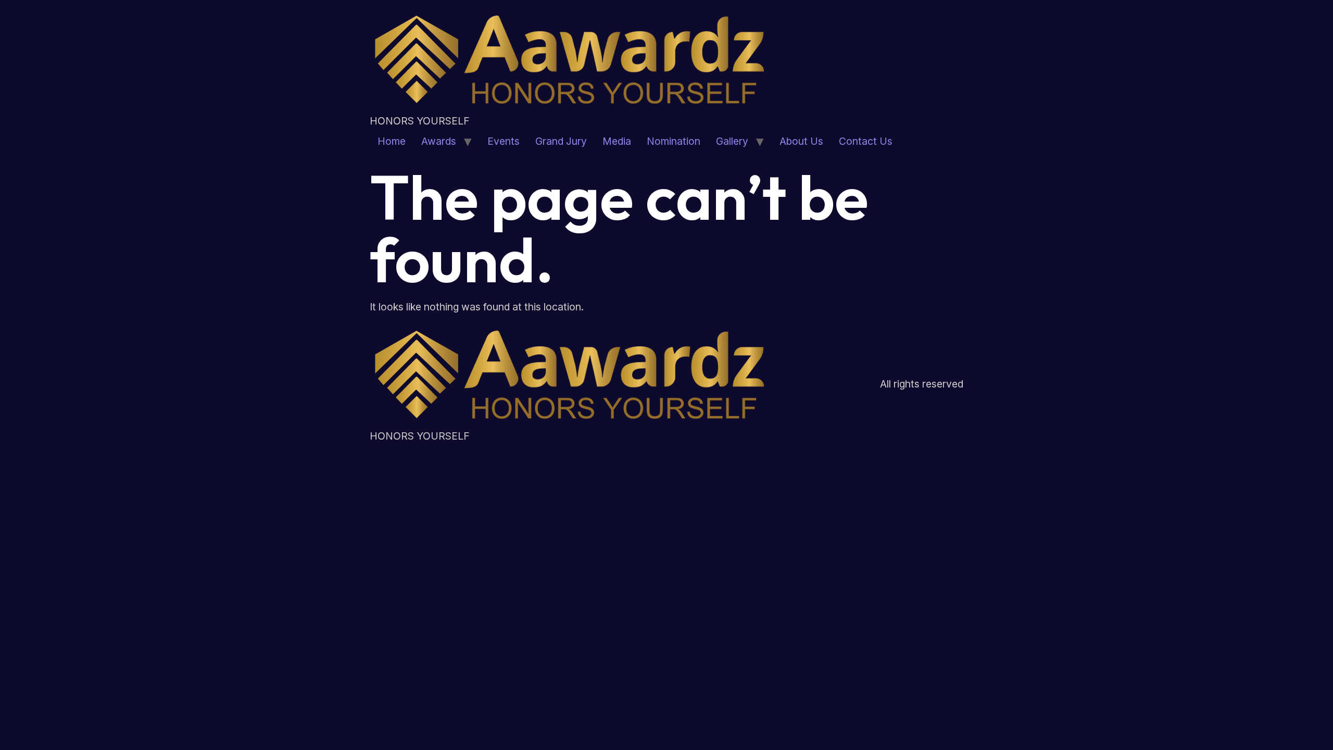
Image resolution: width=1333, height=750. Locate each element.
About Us (801, 141)
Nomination (673, 141)
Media (616, 141)
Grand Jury (561, 141)
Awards (438, 141)
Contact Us (865, 141)
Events (503, 141)
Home (392, 141)
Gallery (732, 141)
